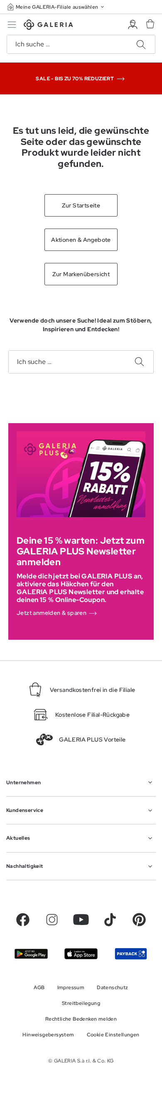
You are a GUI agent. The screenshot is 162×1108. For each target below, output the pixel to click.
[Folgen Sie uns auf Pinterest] (139, 919)
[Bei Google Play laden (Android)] (31, 953)
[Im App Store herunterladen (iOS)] (81, 953)
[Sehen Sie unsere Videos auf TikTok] (110, 919)
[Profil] (132, 24)
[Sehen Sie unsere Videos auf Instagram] (52, 919)
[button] (56, 6)
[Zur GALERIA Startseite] (48, 25)
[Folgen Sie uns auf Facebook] (23, 919)
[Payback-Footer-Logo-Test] (130, 953)
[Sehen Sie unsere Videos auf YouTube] (81, 919)
